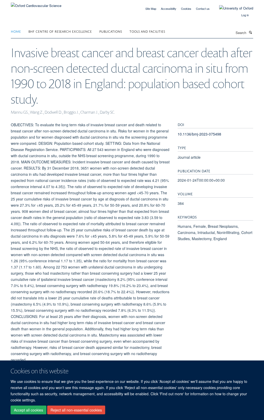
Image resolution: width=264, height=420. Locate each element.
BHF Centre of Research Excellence (60, 31)
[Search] (250, 32)
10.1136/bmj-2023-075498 (199, 134)
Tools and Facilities (147, 31)
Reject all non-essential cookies (76, 410)
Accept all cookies (28, 410)
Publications (110, 31)
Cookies (186, 8)
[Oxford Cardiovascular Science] (36, 3)
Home (16, 31)
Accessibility (168, 8)
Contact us (203, 8)
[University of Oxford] (232, 8)
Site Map (150, 8)
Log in (245, 15)
